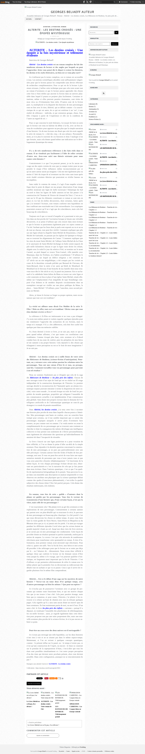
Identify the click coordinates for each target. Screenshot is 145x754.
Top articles (61, 751)
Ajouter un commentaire (42, 735)
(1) (92, 114)
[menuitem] (29, 19)
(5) (94, 109)
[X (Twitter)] (87, 2)
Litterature (55, 26)
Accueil (29, 19)
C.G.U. (83, 751)
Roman (63, 26)
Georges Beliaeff (104, 80)
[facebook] (84, 2)
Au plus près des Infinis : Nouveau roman (116, 172)
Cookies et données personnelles (95, 751)
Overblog (83, 747)
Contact (38, 19)
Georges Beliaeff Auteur (72, 12)
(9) (93, 104)
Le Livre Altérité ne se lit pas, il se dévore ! (116, 133)
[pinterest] (90, 2)
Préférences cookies (109, 751)
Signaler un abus (76, 751)
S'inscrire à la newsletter (34, 683)
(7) (92, 106)
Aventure (46, 26)
